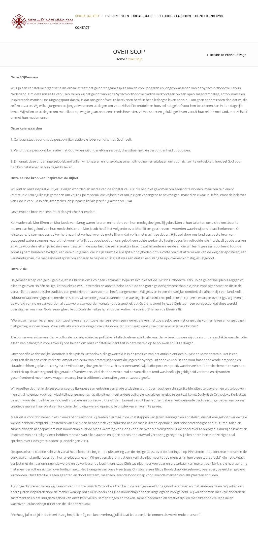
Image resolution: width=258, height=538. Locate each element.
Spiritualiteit (87, 16)
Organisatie (142, 16)
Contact (82, 27)
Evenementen (117, 16)
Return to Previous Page (228, 54)
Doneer (201, 16)
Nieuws (217, 16)
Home (120, 59)
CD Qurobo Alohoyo (175, 16)
